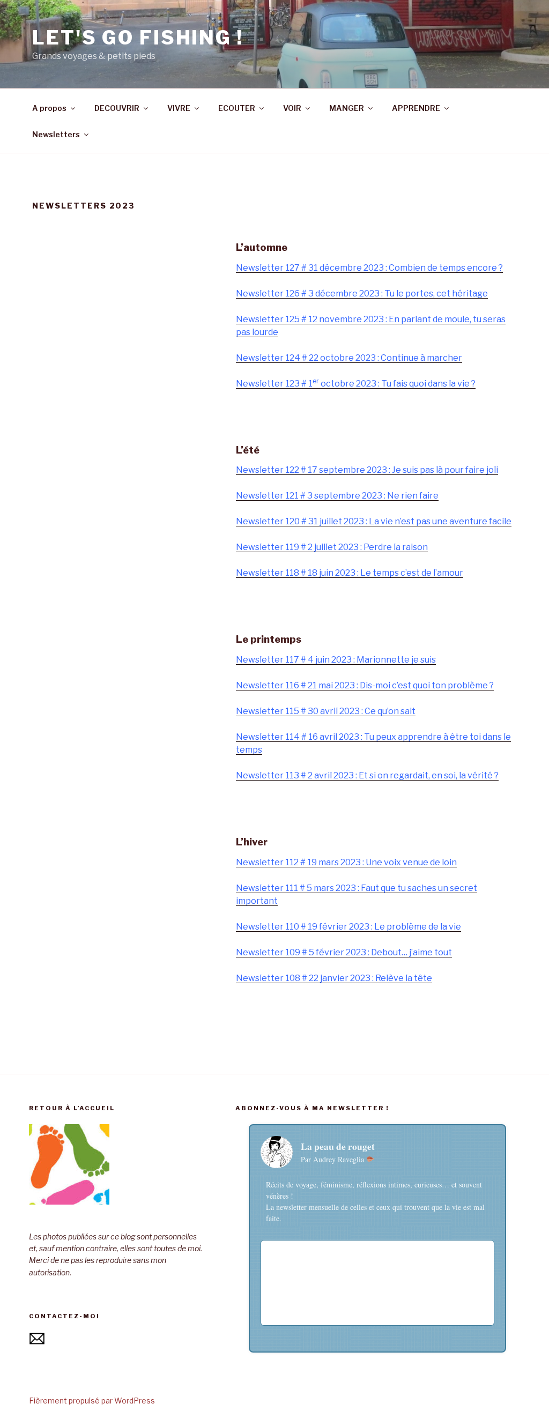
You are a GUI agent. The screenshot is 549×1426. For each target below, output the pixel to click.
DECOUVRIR (116, 108)
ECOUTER (236, 108)
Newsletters (56, 134)
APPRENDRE (416, 108)
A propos (49, 108)
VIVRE (178, 108)
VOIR (292, 108)
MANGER (346, 108)
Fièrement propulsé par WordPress (92, 1400)
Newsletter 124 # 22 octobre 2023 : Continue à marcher (349, 358)
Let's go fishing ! (137, 37)
